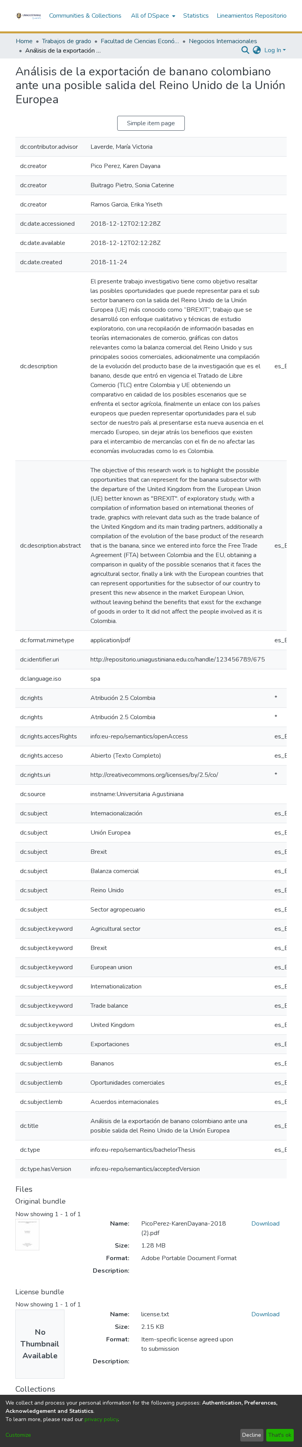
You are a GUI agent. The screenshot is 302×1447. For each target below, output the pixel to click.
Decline (251, 1435)
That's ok (279, 1435)
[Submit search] (245, 50)
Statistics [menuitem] (196, 15)
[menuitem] (152, 15)
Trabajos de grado (66, 41)
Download (265, 1223)
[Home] (28, 15)
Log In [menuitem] (272, 50)
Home (24, 41)
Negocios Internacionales (223, 41)
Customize (18, 1435)
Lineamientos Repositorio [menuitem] (252, 15)
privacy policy (101, 1419)
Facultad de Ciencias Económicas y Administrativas (140, 41)
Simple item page (151, 123)
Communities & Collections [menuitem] (85, 15)
